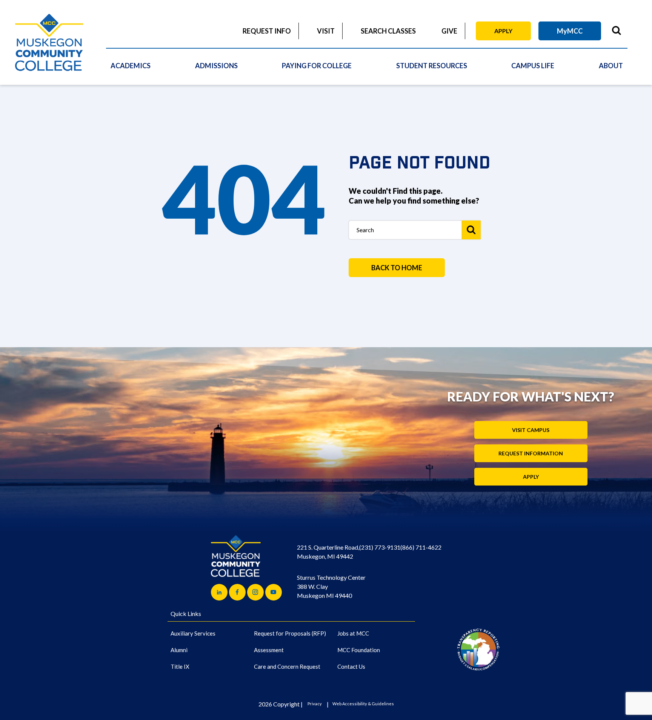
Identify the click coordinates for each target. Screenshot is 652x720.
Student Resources (431, 65)
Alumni (179, 649)
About (611, 65)
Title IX (180, 666)
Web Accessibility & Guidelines (363, 703)
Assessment (269, 649)
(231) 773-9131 (379, 547)
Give (449, 31)
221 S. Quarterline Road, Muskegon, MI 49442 (328, 552)
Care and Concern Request (287, 666)
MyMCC (570, 31)
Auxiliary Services (193, 633)
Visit (326, 31)
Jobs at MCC (353, 633)
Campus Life (532, 65)
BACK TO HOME (396, 267)
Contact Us (351, 666)
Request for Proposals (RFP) (290, 633)
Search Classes (388, 31)
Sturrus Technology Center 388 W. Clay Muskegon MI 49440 (331, 586)
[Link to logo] (478, 649)
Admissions (216, 65)
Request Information (530, 453)
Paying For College (317, 65)
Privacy (315, 703)
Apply (503, 30)
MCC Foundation (358, 649)
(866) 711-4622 (420, 547)
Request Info (267, 31)
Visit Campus (530, 430)
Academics (131, 65)
